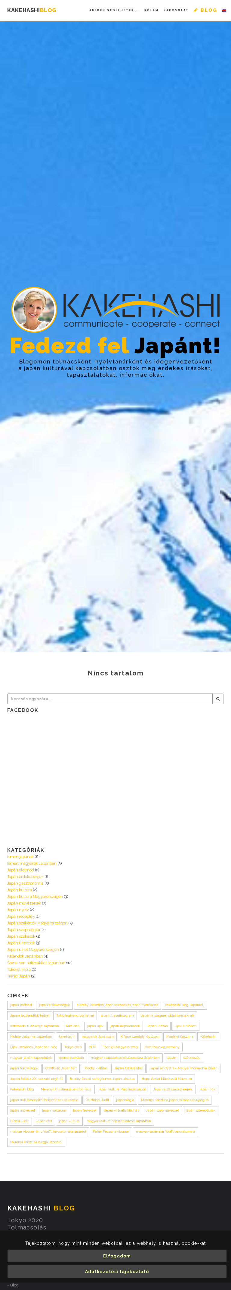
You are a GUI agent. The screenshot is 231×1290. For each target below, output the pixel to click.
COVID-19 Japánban (61, 1068)
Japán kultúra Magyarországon (35, 896)
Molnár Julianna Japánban (31, 1037)
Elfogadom (117, 1256)
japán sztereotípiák (200, 1110)
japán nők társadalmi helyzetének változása (44, 1100)
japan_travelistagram (117, 1016)
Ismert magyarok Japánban (32, 863)
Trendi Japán (18, 976)
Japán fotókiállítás (128, 1068)
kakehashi (67, 1037)
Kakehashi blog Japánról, (184, 1005)
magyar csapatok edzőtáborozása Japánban (125, 1058)
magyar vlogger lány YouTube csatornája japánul (48, 1132)
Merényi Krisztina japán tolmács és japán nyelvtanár (117, 1005)
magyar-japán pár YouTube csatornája (165, 1132)
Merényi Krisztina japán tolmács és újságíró (174, 1100)
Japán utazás (157, 1026)
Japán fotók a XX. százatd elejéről (36, 1079)
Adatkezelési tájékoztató (117, 1271)
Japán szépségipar (24, 929)
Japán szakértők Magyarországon (37, 923)
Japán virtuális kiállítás (121, 1110)
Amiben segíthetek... (114, 10)
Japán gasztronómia (25, 883)
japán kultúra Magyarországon (122, 1089)
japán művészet (22, 1110)
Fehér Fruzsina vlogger (111, 1132)
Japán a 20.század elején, (173, 1089)
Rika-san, (73, 1026)
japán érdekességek (54, 1005)
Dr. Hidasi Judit (97, 1100)
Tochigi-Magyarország (120, 1047)
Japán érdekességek (25, 876)
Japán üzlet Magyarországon (33, 949)
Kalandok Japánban (25, 956)
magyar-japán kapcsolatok (31, 1058)
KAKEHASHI (32, 10)
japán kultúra (69, 1121)
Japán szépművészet (162, 1110)
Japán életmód (20, 870)
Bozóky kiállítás (95, 1068)
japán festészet (85, 1110)
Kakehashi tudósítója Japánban (34, 1026)
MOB (92, 1047)
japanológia (125, 1100)
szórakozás (191, 1058)
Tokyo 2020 (73, 1047)
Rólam (151, 10)
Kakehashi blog (22, 1089)
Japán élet (44, 1121)
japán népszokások (125, 1026)
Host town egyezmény (162, 1047)
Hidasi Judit (19, 1121)
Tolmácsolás (26, 1228)
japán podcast (21, 1005)
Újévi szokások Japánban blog (33, 1047)
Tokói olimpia (19, 969)
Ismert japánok (20, 856)
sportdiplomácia (71, 1058)
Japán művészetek (24, 903)
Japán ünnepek (21, 943)
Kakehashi (208, 1037)
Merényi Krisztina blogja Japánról (36, 1142)
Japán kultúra (19, 890)
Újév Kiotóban (185, 1026)
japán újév (95, 1026)
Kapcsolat (176, 10)
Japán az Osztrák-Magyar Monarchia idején (183, 1068)
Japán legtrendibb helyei (29, 1016)
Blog (14, 1286)
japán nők (207, 1089)
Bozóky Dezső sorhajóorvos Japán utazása (102, 1079)
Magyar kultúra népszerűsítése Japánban (119, 1121)
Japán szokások (21, 936)
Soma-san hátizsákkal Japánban (36, 963)
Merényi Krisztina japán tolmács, (66, 1089)
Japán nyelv (18, 910)
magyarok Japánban (98, 1037)
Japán (171, 1058)
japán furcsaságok (24, 1068)
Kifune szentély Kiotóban (140, 1037)
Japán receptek (21, 916)
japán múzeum (54, 1110)
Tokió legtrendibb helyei (75, 1016)
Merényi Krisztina (179, 1037)
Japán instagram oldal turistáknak (167, 1016)
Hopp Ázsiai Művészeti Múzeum (167, 1079)
